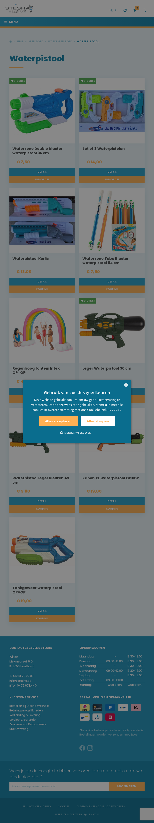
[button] (77, 432)
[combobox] (126, 385)
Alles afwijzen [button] (98, 421)
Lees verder (114, 410)
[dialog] (77, 411)
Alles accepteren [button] (58, 421)
